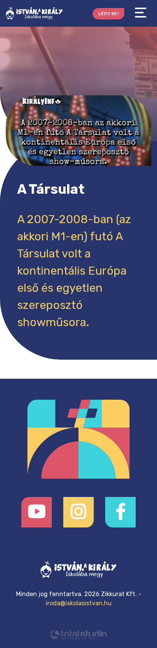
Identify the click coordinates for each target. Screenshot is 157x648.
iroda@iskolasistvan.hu (79, 603)
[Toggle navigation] (140, 13)
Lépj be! (108, 13)
